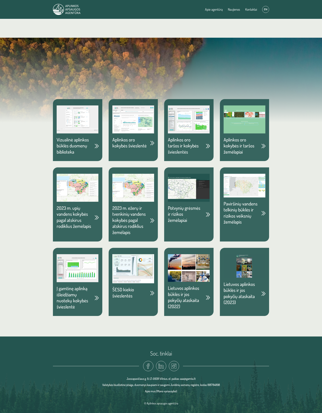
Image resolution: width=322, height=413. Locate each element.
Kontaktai (251, 9)
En (265, 9)
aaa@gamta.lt (188, 379)
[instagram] (174, 366)
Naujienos (234, 9)
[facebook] (148, 366)
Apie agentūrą (214, 9)
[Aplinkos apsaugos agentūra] (66, 9)
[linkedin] (161, 366)
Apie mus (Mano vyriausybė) (161, 391)
